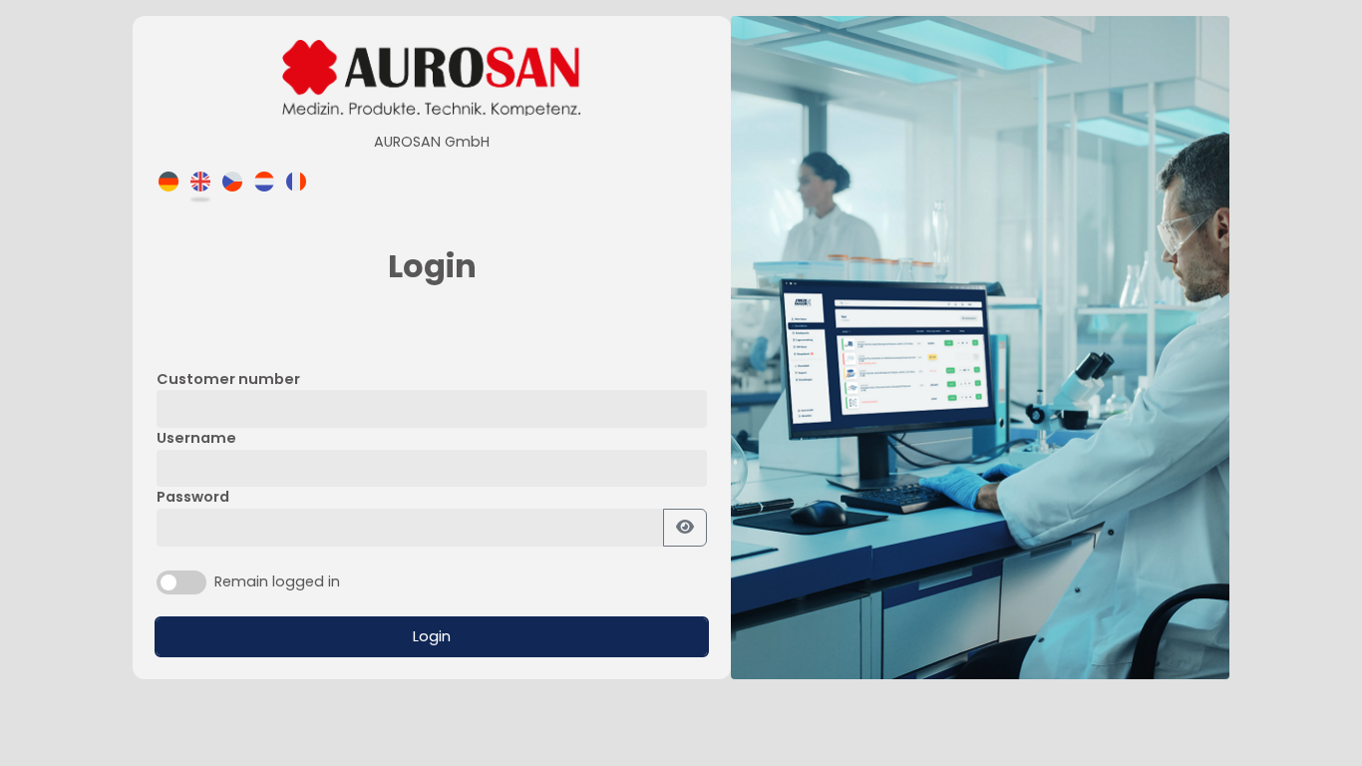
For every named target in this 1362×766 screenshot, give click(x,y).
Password (193, 497)
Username (196, 438)
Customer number (228, 379)
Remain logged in (277, 581)
